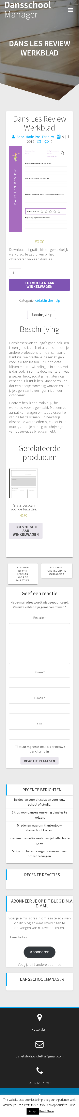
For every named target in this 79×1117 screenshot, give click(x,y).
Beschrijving (41, 314)
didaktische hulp (47, 300)
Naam (39, 672)
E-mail (39, 698)
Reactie (39, 618)
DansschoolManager (42, 979)
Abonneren (39, 952)
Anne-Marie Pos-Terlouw (35, 136)
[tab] (41, 314)
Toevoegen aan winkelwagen (39, 285)
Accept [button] (32, 1111)
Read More (46, 1111)
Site (39, 724)
